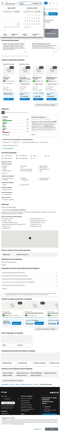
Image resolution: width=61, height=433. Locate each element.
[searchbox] (11, 4)
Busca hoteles (5, 384)
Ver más (3, 173)
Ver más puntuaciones (8, 148)
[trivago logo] (3, 3)
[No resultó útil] (27, 52)
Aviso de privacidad (25, 402)
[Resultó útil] (25, 52)
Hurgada (35, 384)
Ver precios (52, 14)
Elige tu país (4, 396)
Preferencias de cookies (26, 407)
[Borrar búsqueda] (17, 3)
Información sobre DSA (26, 405)
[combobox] (11, 3)
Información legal (25, 400)
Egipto (17, 384)
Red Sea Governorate (26, 384)
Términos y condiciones (26, 398)
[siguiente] (41, 8)
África (12, 384)
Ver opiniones (6, 134)
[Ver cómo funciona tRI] (28, 112)
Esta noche (5, 35)
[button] (12, 3)
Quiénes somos (5, 413)
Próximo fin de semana (36, 35)
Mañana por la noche (15, 35)
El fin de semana (25, 35)
